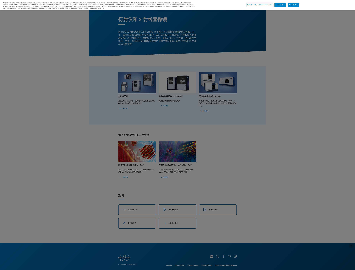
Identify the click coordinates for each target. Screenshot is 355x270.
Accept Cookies (293, 5)
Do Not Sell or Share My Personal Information (259, 5)
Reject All (280, 5)
